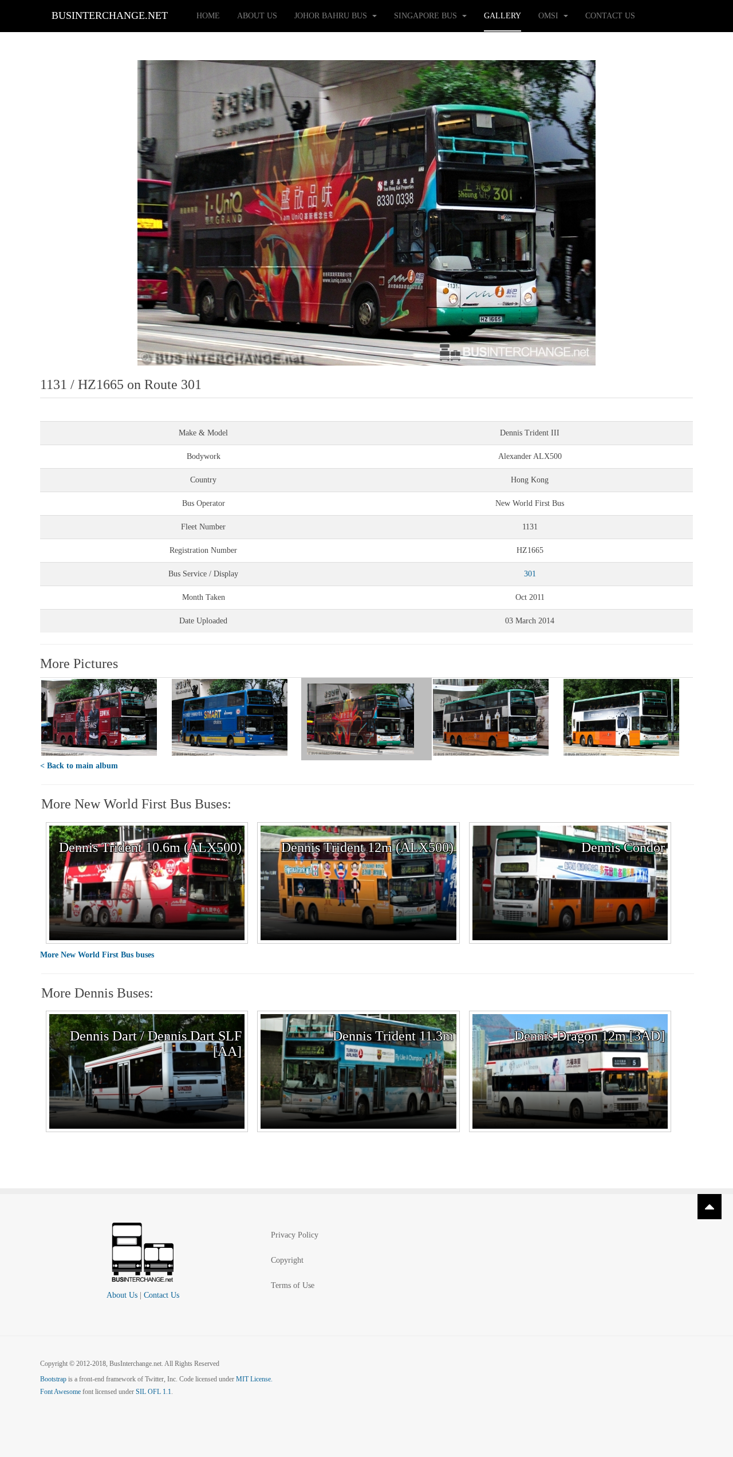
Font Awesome (60, 1392)
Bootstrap (53, 1379)
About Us (257, 15)
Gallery (502, 15)
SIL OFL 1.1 (153, 1392)
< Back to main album (79, 765)
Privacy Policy (294, 1235)
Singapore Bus (426, 15)
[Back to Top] (709, 1206)
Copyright (287, 1260)
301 (530, 574)
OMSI (549, 15)
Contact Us (610, 15)
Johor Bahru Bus (331, 15)
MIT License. (254, 1379)
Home (208, 15)
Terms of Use (292, 1285)
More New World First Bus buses (97, 955)
